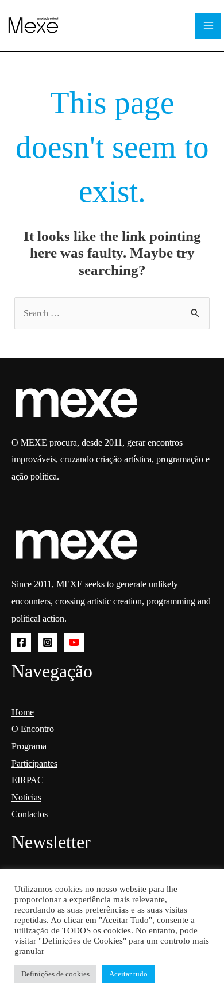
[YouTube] (74, 642)
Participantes (34, 763)
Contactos (29, 814)
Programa (29, 746)
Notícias (26, 797)
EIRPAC (27, 780)
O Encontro (32, 728)
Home (22, 712)
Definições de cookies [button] (55, 974)
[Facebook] (21, 642)
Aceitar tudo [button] (128, 974)
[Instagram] (47, 642)
